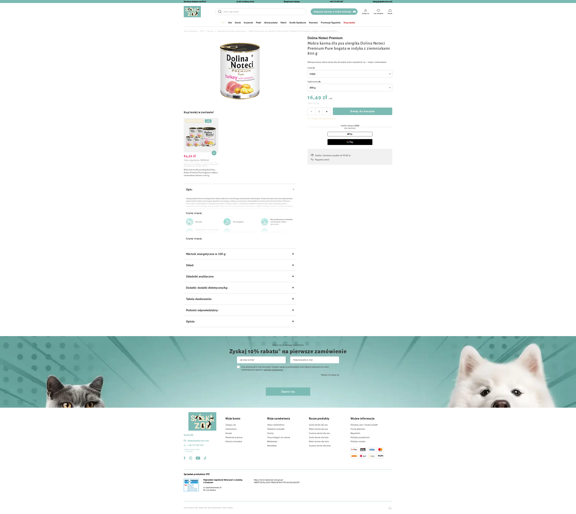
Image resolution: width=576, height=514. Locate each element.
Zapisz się (288, 391)
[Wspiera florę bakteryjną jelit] (227, 232)
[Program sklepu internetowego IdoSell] (390, 508)
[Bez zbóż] (189, 221)
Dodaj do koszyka (362, 111)
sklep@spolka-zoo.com (382, 1)
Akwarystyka (271, 22)
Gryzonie (248, 22)
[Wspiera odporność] (264, 232)
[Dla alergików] (227, 221)
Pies (223, 22)
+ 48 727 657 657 (196, 445)
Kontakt (189, 435)
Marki (283, 22)
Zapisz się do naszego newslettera (288, 345)
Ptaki (258, 22)
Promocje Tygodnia (330, 22)
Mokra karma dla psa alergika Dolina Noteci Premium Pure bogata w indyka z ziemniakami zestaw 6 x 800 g (201, 173)
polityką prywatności (273, 369)
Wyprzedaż (349, 22)
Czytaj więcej (194, 212)
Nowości (313, 22)
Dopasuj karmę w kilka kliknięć (332, 11)
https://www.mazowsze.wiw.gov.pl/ (268, 480)
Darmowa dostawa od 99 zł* (195, 1)
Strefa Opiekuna (297, 22)
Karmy (210, 31)
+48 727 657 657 (336, 1)
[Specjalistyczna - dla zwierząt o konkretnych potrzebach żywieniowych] (189, 232)
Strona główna (190, 31)
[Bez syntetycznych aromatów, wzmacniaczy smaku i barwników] (264, 221)
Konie (238, 22)
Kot (230, 22)
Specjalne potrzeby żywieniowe (231, 31)
